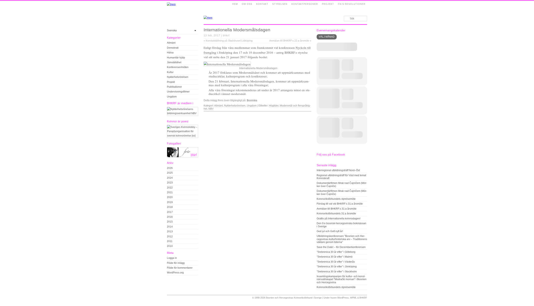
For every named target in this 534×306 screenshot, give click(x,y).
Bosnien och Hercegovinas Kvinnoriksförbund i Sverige (294, 297)
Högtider (273, 105)
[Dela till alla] (309, 115)
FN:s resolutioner (351, 4)
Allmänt (171, 42)
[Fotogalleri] (182, 156)
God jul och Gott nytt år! (330, 231)
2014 (170, 226)
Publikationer (174, 86)
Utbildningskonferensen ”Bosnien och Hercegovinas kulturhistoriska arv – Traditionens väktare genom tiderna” (342, 239)
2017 (170, 212)
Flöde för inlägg (176, 263)
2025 (170, 172)
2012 (170, 236)
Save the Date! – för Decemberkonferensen (341, 247)
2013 (170, 231)
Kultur (170, 72)
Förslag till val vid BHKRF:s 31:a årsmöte (340, 203)
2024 (170, 177)
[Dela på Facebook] (299, 115)
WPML (353, 297)
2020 (170, 197)
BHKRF (363, 297)
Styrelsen (279, 4)
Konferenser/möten (178, 67)
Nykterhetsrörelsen (177, 77)
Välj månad (327, 36)
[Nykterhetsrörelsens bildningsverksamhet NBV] (182, 113)
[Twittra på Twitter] (304, 115)
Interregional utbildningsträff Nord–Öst (338, 170)
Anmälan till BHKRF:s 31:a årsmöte (336, 208)
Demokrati (173, 47)
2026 (170, 168)
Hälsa (170, 52)
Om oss (247, 4)
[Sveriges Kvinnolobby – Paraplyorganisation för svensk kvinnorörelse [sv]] (182, 135)
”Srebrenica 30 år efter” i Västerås (336, 261)
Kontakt (262, 4)
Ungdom (172, 96)
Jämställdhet (174, 62)
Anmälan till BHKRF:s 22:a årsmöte (290, 40)
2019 (170, 202)
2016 (170, 216)
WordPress (343, 297)
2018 (170, 207)
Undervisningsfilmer (178, 91)
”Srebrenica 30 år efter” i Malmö (335, 256)
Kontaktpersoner (304, 4)
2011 (170, 241)
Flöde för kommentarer (180, 267)
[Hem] (171, 4)
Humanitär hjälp (176, 57)
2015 (170, 221)
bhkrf (226, 35)
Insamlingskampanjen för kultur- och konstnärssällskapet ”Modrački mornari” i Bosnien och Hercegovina (341, 279)
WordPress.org (175, 272)
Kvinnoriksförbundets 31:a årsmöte (336, 213)
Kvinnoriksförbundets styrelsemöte (336, 198)
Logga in (172, 258)
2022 (170, 187)
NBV (211, 108)
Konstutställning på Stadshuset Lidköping (228, 40)
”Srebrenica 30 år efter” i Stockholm (337, 271)
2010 (170, 246)
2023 (170, 182)
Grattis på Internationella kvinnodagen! (338, 218)
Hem (235, 4)
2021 (170, 192)
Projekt (328, 4)
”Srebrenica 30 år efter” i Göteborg (336, 251)
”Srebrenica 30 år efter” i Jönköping (337, 266)
